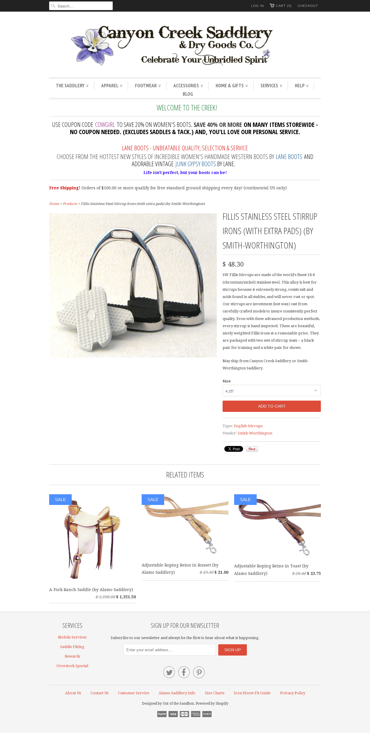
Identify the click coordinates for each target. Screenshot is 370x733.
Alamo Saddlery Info (177, 693)
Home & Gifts (231, 85)
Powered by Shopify (212, 703)
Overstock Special (72, 666)
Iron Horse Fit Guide (252, 693)
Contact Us (99, 693)
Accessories (188, 85)
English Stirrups (248, 426)
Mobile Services (72, 637)
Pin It (252, 449)
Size (227, 381)
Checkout (308, 6)
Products (70, 204)
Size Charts (214, 693)
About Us (73, 693)
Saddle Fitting (72, 647)
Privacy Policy (292, 693)
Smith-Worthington (255, 433)
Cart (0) (284, 6)
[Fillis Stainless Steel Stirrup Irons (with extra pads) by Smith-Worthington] (133, 356)
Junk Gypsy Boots (195, 163)
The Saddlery (72, 85)
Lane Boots (289, 156)
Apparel (111, 85)
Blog (188, 94)
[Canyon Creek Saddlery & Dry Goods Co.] (185, 46)
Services (271, 85)
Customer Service (133, 693)
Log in (257, 6)
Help (301, 85)
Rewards (72, 656)
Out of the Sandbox (178, 703)
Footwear (147, 85)
